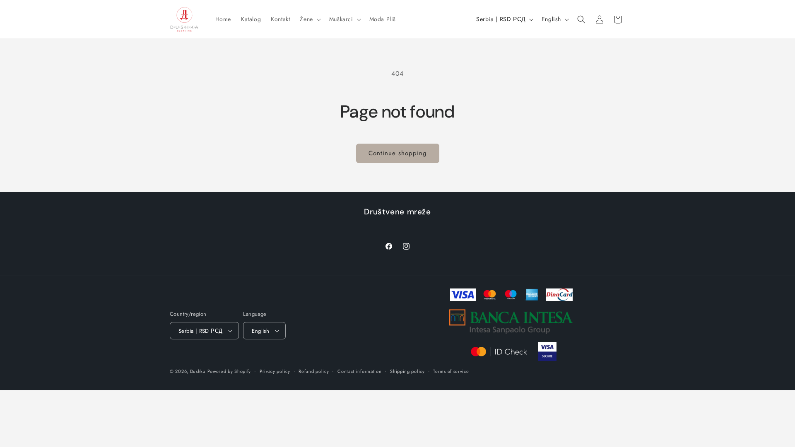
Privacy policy (275, 371)
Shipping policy (407, 371)
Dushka (197, 371)
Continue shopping (398, 153)
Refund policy (314, 371)
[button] (309, 19)
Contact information (359, 371)
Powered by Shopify (229, 371)
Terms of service (451, 371)
